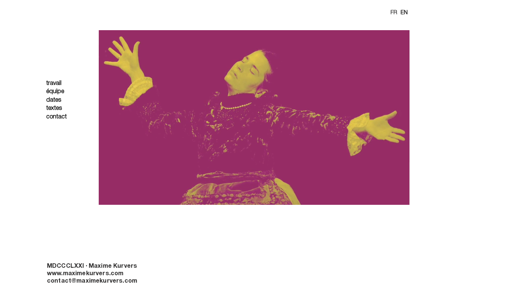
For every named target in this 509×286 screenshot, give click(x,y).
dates (53, 100)
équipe (55, 91)
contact (56, 117)
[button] (400, 196)
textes (54, 108)
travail (53, 83)
